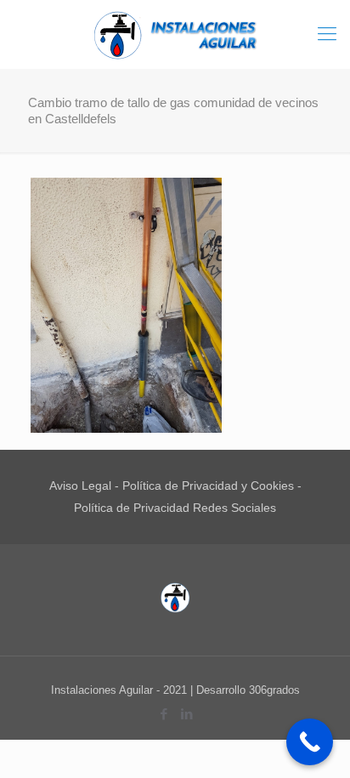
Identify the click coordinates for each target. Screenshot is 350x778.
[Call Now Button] (309, 741)
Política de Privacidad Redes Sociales (175, 507)
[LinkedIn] (186, 714)
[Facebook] (163, 714)
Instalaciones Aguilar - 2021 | (123, 690)
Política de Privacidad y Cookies (208, 485)
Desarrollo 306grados (248, 690)
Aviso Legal (80, 485)
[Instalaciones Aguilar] (175, 34)
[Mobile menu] (327, 34)
